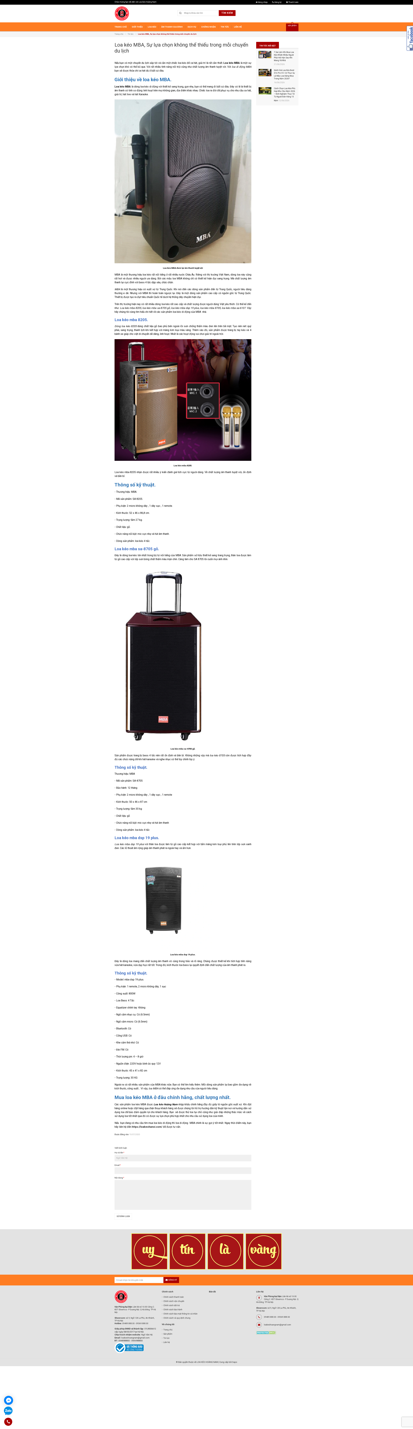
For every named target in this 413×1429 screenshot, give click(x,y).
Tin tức (166, 1338)
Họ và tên (119, 1152)
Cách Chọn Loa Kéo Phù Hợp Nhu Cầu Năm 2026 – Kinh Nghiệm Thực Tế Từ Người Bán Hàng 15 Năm (284, 94)
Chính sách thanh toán (173, 1297)
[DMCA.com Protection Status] (266, 1332)
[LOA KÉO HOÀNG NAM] (122, 13)
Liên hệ (166, 1342)
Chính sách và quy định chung (176, 1318)
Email (118, 1165)
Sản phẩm (167, 1334)
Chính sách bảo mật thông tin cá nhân (180, 1314)
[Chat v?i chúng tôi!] (8, 1400)
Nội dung (119, 1178)
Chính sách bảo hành (172, 1309)
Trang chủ (167, 1330)
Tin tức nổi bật (267, 46)
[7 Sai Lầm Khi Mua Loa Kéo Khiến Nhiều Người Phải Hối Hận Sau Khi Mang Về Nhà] (265, 54)
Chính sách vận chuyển (173, 1301)
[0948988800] (8, 1422)
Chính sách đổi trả (171, 1305)
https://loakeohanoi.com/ (147, 1126)
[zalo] (8, 1411)
